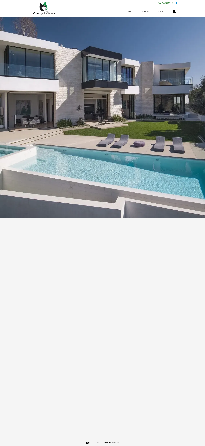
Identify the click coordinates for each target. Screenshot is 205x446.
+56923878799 (167, 3)
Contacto (160, 11)
